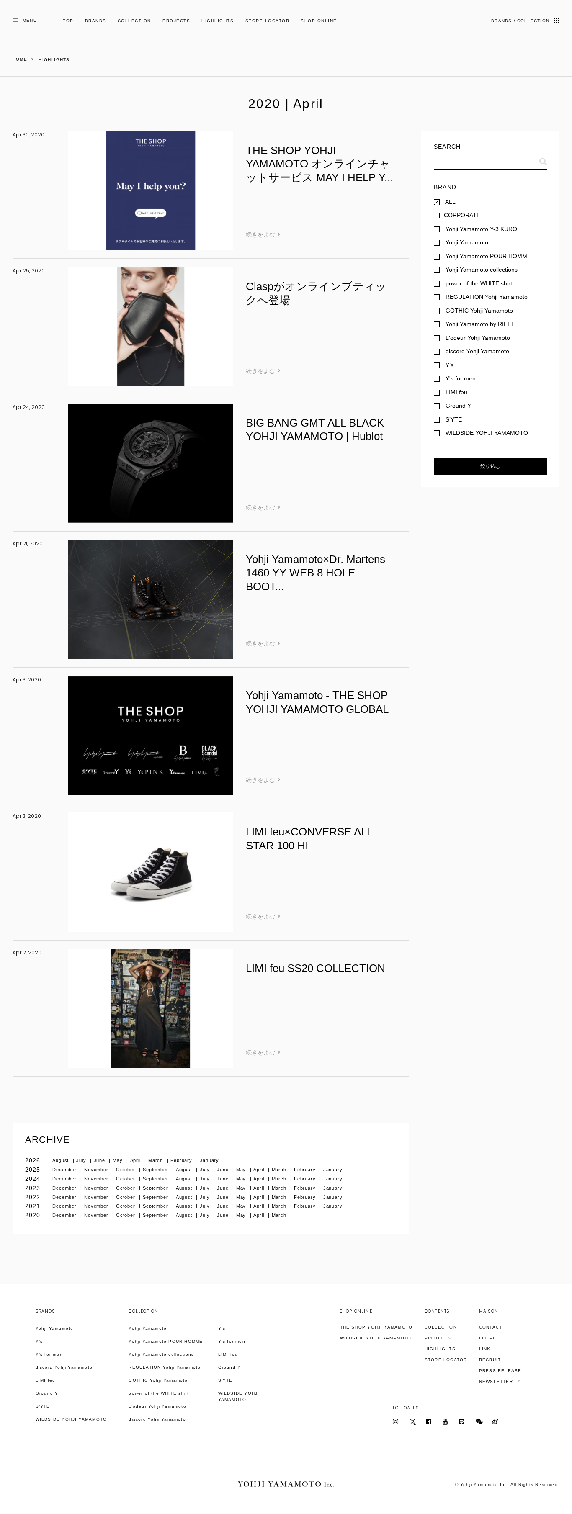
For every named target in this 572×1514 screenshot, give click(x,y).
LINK (485, 1349)
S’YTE (43, 1406)
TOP (68, 20)
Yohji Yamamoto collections (161, 1354)
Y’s (222, 1328)
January (209, 1160)
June (100, 1160)
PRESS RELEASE (500, 1370)
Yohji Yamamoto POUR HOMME (166, 1341)
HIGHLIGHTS (217, 20)
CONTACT (490, 1327)
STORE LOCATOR (267, 20)
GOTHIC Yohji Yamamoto (158, 1380)
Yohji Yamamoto (55, 1328)
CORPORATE (462, 215)
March (156, 1160)
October (126, 1169)
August (61, 1160)
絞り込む (490, 466)
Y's (39, 1341)
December (65, 1169)
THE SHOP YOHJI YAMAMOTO (376, 1327)
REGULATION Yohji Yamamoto (165, 1367)
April (136, 1160)
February (182, 1160)
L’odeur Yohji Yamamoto (157, 1406)
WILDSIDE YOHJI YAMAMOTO (71, 1419)
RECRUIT (490, 1359)
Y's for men (49, 1354)
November (97, 1169)
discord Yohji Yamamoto (64, 1367)
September (156, 1169)
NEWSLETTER (497, 1381)
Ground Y (47, 1393)
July (82, 1160)
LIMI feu (46, 1380)
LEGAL (487, 1338)
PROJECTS (176, 20)
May (118, 1160)
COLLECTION (134, 20)
